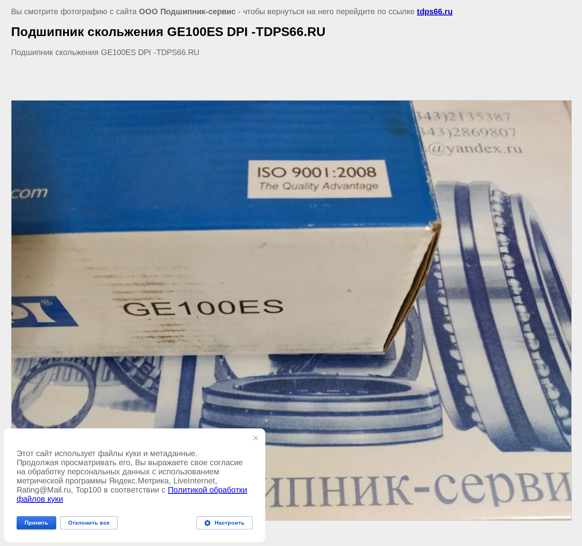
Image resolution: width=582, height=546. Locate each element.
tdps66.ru (435, 11)
